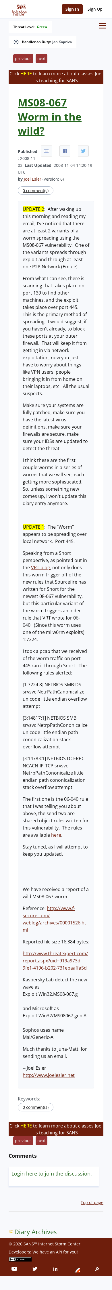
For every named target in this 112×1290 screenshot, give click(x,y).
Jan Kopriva (62, 42)
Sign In (72, 9)
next (41, 58)
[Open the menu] (102, 26)
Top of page (92, 1202)
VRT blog (40, 567)
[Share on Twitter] (83, 151)
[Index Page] (18, 9)
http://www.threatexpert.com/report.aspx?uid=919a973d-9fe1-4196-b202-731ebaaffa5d (55, 960)
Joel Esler (32, 179)
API (59, 1252)
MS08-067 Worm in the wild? (50, 116)
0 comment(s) (36, 190)
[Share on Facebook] (64, 151)
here (56, 835)
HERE (26, 73)
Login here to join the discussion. (51, 1173)
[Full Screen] (46, 151)
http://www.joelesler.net (49, 1075)
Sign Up (95, 9)
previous (23, 58)
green (42, 27)
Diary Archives (35, 1231)
